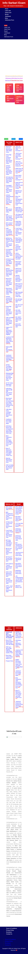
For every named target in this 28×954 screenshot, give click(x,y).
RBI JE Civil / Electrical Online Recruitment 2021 (9, 551)
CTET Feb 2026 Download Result (19, 525)
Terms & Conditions (11, 928)
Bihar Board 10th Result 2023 (18, 560)
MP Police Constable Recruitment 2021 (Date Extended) (9, 543)
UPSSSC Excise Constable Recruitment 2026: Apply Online (10, 262)
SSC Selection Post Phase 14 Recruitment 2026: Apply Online (9, 179)
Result (6, 14)
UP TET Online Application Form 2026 (9, 384)
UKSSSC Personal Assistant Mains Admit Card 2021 (18, 278)
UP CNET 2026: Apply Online (9, 88)
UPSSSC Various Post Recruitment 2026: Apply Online (9, 299)
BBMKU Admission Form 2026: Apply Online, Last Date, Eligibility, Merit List (19, 664)
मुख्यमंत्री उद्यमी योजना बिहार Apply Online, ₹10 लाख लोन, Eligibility (9, 634)
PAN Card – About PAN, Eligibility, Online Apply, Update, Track (9, 649)
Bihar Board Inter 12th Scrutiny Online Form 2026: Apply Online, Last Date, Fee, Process (9, 402)
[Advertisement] (14, 54)
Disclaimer (9, 932)
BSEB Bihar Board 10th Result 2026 (18, 530)
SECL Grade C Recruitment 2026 (9, 224)
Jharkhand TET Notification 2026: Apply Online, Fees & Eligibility (10, 339)
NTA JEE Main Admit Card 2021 (18, 301)
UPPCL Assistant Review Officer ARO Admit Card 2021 (19, 256)
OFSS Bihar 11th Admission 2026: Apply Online (18, 643)
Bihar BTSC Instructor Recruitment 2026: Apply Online (9, 149)
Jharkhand (8, 16)
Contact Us (9, 934)
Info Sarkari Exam (14, 2)
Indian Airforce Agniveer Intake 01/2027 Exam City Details (19, 185)
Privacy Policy (10, 930)
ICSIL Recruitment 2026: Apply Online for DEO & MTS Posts (9, 217)
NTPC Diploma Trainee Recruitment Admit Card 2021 (9, 566)
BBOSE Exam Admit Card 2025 (18, 192)
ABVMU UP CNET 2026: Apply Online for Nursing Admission (18, 634)
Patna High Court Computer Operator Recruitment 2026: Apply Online (9, 159)
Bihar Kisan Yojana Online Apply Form (9, 657)
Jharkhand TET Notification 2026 (19, 99)
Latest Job (8, 10)
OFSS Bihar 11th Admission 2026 (19, 88)
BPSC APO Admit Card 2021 (18, 325)
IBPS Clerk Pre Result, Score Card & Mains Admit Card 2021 (18, 286)
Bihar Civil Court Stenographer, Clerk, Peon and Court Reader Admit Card (18, 200)
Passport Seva (9, 661)
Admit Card (8, 12)
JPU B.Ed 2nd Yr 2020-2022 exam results (19, 554)
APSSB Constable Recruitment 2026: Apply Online (9, 367)
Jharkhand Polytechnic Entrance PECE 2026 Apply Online (9, 358)
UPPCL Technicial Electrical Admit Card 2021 (18, 247)
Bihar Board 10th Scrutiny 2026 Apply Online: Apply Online (9, 291)
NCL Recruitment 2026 (10, 98)
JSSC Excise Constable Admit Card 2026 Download (18, 156)
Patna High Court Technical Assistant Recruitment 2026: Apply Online (9, 311)
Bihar (6, 18)
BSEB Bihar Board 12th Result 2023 (18, 572)
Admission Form (9, 20)
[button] (14, 23)
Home (6, 8)
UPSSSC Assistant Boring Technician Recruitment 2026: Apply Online (9, 170)
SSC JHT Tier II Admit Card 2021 (19, 306)
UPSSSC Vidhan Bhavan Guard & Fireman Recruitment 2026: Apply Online (9, 199)
